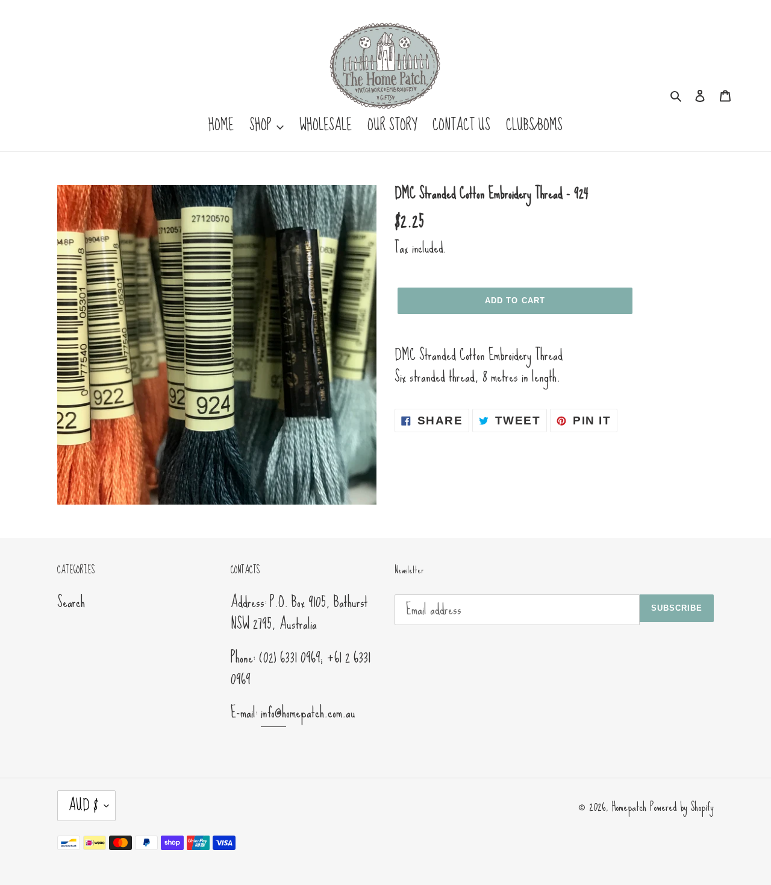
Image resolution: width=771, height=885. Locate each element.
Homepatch (628, 806)
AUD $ (83, 805)
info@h (273, 712)
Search (71, 602)
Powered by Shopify (682, 806)
